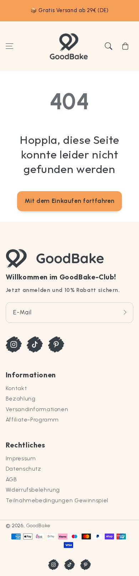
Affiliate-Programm (32, 419)
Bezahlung (21, 398)
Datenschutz (23, 468)
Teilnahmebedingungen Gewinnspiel (57, 500)
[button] (9, 46)
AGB (11, 479)
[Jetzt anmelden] (125, 312)
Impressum (21, 458)
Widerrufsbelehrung (33, 489)
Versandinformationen (37, 409)
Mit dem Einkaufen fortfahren (70, 200)
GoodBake (38, 525)
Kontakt (16, 388)
